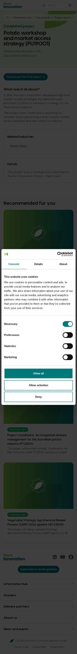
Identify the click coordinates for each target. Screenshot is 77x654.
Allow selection (38, 385)
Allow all (38, 373)
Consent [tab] (13, 264)
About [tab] (63, 264)
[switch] (68, 335)
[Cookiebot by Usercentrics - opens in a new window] (57, 254)
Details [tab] (38, 264)
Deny (38, 396)
